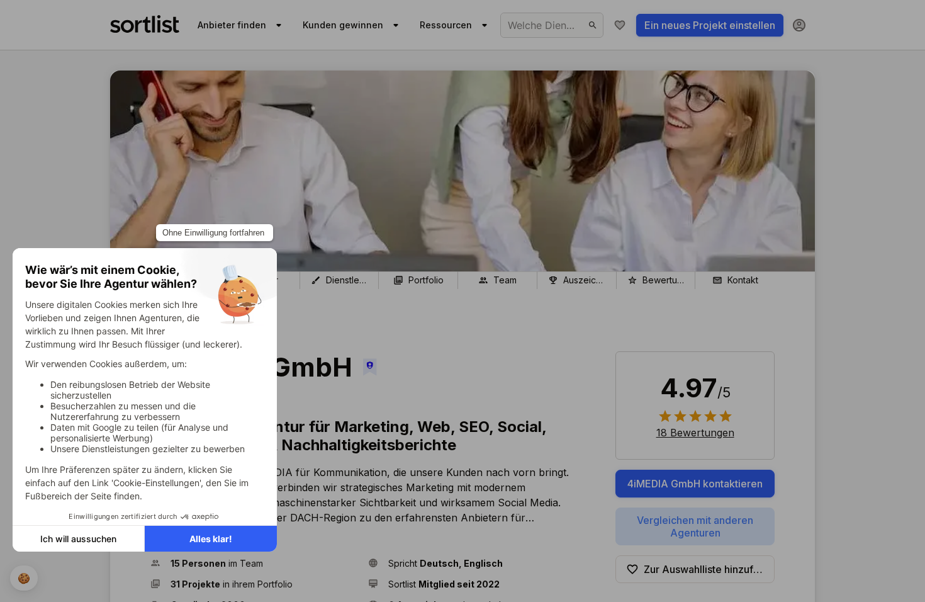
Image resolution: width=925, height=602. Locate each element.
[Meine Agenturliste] (620, 25)
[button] (254, 563)
